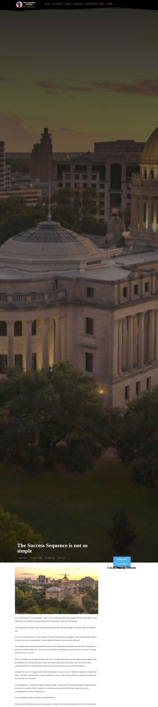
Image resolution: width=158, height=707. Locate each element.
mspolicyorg (51, 558)
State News (22, 558)
